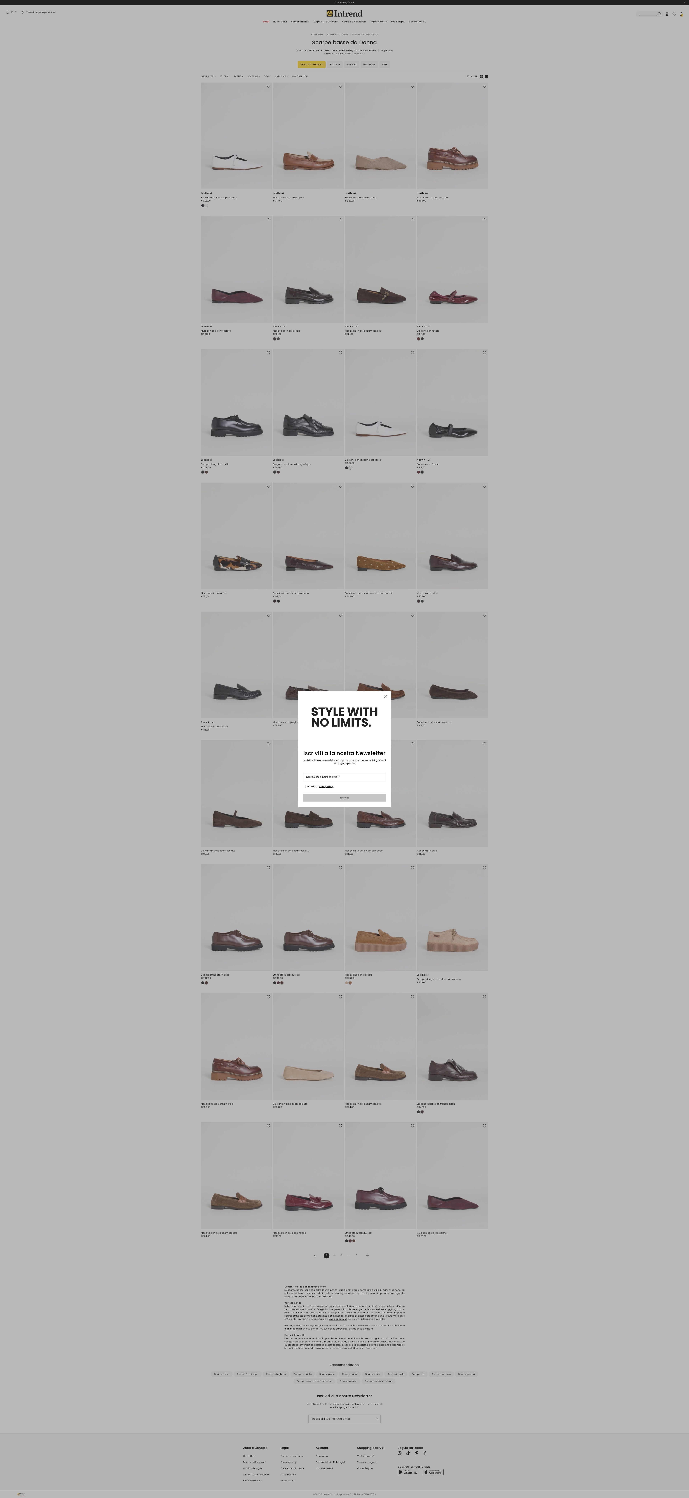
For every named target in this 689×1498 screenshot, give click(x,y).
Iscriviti (344, 797)
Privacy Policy (326, 786)
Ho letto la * (320, 786)
